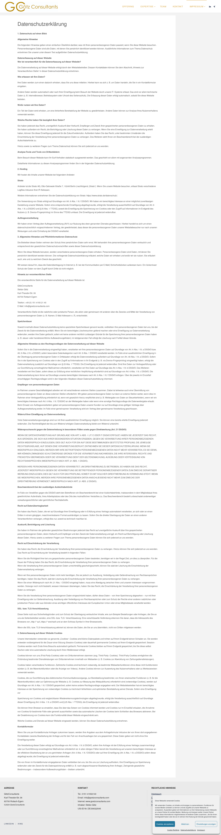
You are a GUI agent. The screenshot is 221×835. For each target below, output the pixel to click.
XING (20, 823)
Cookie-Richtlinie (173, 830)
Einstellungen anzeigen (206, 824)
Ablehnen (185, 824)
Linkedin (9, 823)
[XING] (214, 6)
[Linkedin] (210, 6)
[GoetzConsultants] (31, 6)
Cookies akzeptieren (165, 824)
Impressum (201, 830)
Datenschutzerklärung (188, 830)
